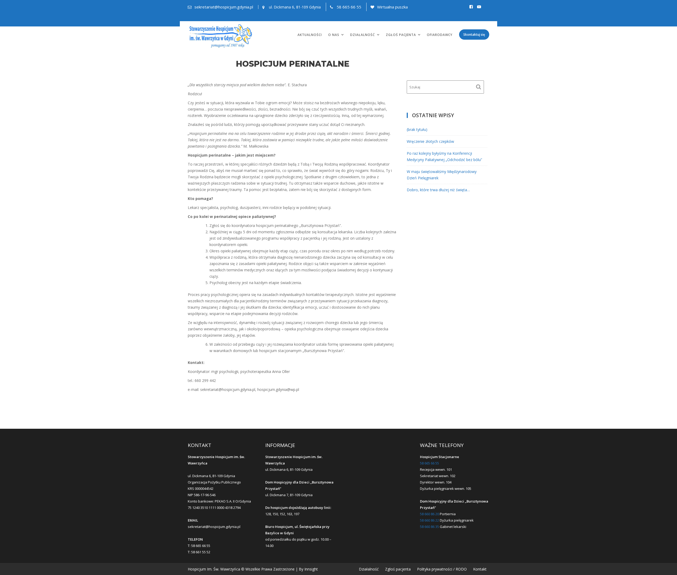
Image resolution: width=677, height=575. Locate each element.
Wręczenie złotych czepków (430, 141)
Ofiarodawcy (439, 35)
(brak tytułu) (417, 129)
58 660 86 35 (429, 526)
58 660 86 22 (429, 520)
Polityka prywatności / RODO (442, 569)
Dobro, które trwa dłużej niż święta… (438, 189)
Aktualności (310, 35)
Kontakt (480, 569)
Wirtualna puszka (392, 7)
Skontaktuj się (474, 34)
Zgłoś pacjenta (401, 35)
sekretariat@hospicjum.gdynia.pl (223, 7)
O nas (333, 35)
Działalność (362, 35)
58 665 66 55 (349, 7)
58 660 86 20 (429, 514)
